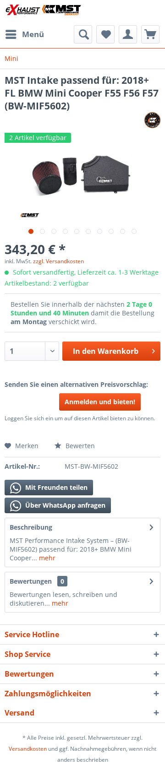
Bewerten (79, 445)
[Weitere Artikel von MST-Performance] (152, 120)
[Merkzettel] (105, 34)
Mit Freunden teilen (55, 487)
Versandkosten (28, 749)
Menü (33, 34)
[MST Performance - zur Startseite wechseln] (43, 13)
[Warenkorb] (150, 34)
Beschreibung (31, 527)
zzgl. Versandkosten (58, 261)
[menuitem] (24, 34)
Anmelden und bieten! (100, 401)
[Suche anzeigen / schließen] (83, 34)
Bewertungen (31, 581)
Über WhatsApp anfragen (64, 505)
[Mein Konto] (128, 34)
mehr (46, 557)
